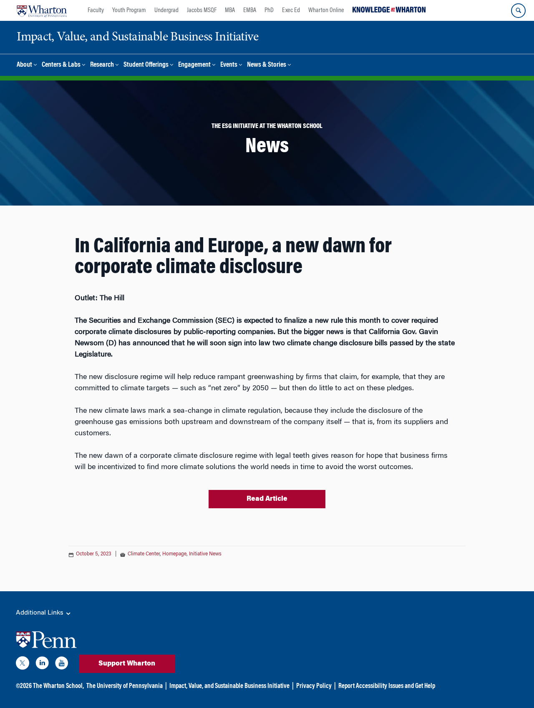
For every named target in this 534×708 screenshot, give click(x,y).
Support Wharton (126, 663)
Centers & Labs (61, 65)
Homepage (174, 554)
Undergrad (166, 10)
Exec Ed (291, 10)
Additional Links (40, 613)
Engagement (194, 65)
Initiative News (205, 554)
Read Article (267, 499)
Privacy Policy (314, 686)
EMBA (249, 10)
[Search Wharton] (518, 10)
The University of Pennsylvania (124, 686)
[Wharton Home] (42, 10)
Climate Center (144, 554)
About (24, 65)
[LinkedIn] (42, 664)
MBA (230, 10)
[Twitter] (22, 664)
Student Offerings (146, 65)
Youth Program (129, 10)
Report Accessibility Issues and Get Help (386, 686)
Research (102, 65)
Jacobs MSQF (202, 10)
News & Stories (266, 65)
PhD (269, 10)
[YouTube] (61, 664)
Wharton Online (326, 10)
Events (228, 65)
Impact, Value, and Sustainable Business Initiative (229, 686)
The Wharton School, (58, 686)
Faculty (96, 10)
